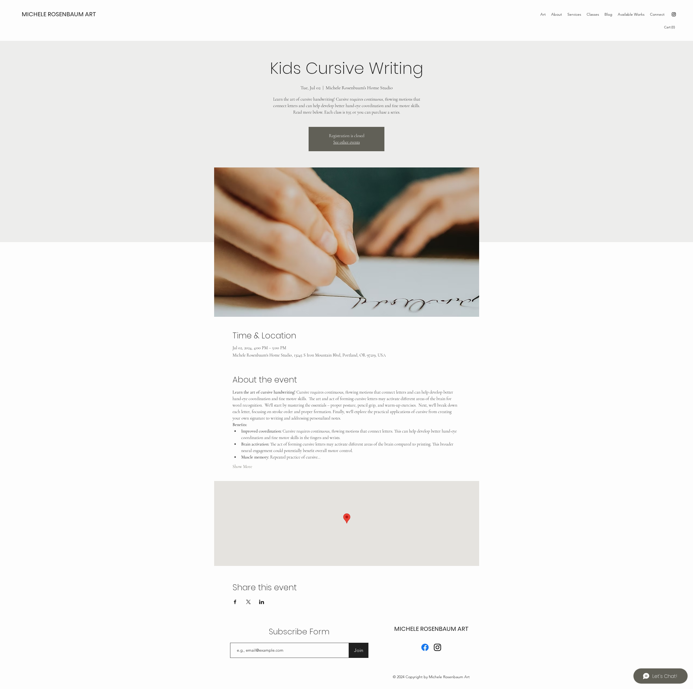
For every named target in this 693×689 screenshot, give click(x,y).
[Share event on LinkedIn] (261, 602)
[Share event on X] (248, 602)
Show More (242, 466)
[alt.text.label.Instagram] (673, 14)
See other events (346, 142)
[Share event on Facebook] (235, 602)
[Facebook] (425, 647)
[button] (670, 27)
